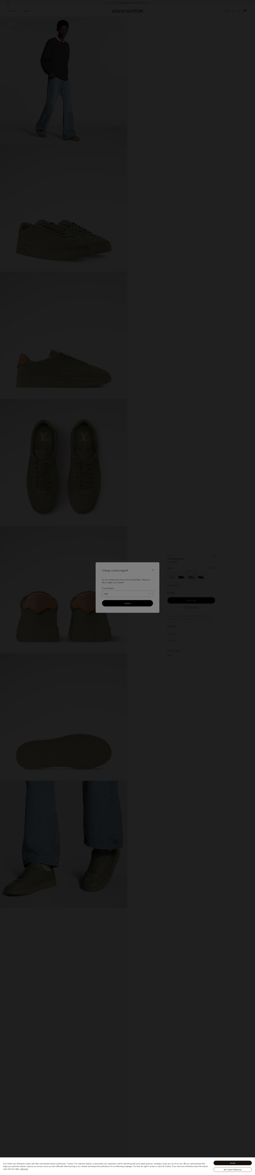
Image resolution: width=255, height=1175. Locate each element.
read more (24, 1169)
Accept (232, 1163)
